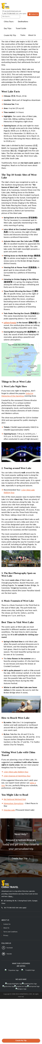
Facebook (10, 948)
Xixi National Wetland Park (15, 799)
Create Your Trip (20, 858)
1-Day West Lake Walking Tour (16, 772)
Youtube (9, 954)
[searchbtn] (18, 16)
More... (10, 896)
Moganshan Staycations (13, 804)
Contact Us (34, 14)
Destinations (23, 22)
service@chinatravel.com (12, 11)
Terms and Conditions (10, 932)
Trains (22, 35)
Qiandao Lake (9, 810)
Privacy (5, 935)
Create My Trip (10, 35)
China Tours (8, 22)
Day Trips (7, 28)
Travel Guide (21, 28)
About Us (32, 35)
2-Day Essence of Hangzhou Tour (17, 776)
